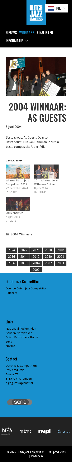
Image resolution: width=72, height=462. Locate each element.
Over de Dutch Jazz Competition (26, 288)
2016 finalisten (14, 212)
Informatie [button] (14, 40)
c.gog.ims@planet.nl (19, 383)
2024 (11, 250)
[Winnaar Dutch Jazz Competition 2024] (18, 172)
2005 (23, 263)
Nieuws (11, 32)
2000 (36, 270)
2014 (23, 256)
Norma (10, 346)
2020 (48, 250)
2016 (11, 256)
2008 (60, 256)
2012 (36, 256)
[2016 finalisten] (18, 204)
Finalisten (45, 32)
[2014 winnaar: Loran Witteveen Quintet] (46, 172)
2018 (60, 250)
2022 (23, 250)
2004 (14, 234)
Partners (11, 293)
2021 (36, 250)
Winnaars (27, 32)
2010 (48, 256)
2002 (48, 263)
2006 (11, 263)
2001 (60, 263)
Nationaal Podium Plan (21, 328)
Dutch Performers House (22, 337)
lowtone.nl (37, 456)
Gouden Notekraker (19, 333)
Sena (9, 341)
